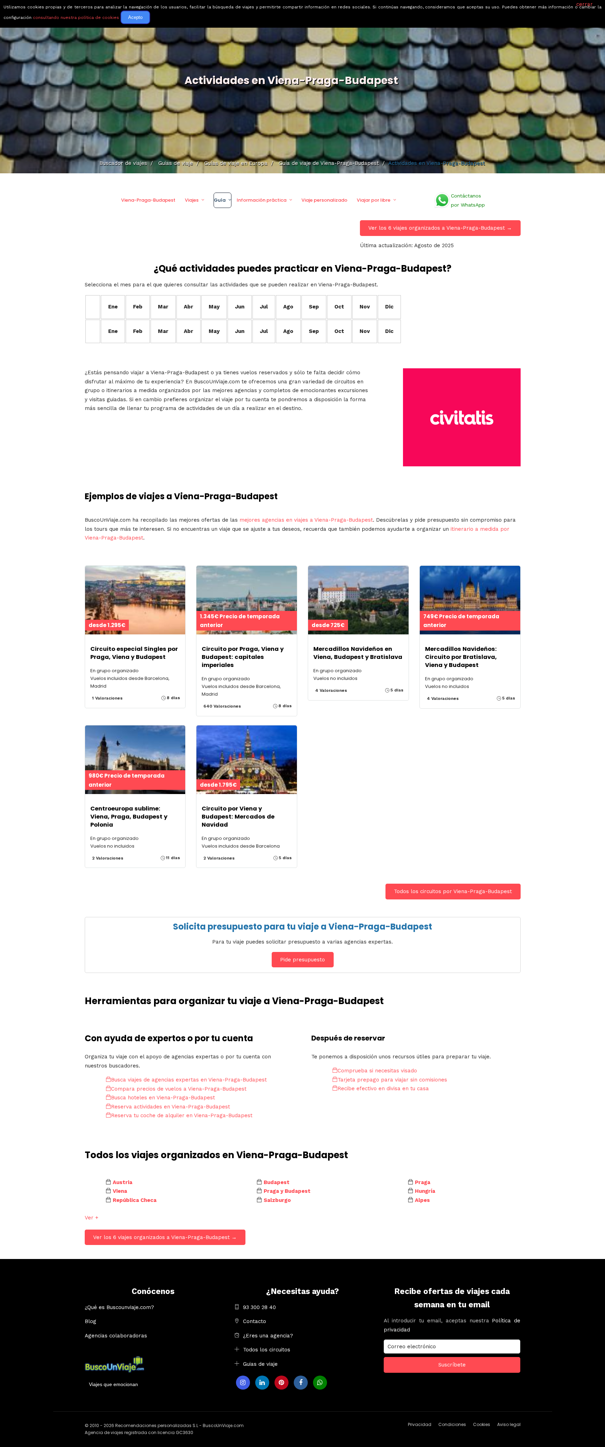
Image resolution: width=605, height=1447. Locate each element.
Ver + (91, 1218)
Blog (90, 1321)
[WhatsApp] (320, 1383)
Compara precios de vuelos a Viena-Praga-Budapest (178, 1089)
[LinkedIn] (262, 1383)
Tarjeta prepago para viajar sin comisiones (392, 1080)
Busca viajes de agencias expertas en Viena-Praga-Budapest (189, 1080)
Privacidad (419, 1424)
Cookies (481, 1424)
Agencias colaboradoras (116, 1336)
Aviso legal (509, 1424)
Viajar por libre (373, 200)
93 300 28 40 (259, 1307)
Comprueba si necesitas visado (377, 1070)
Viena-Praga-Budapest (148, 200)
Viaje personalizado (324, 200)
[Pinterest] (281, 1383)
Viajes (192, 200)
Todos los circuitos (266, 1350)
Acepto (135, 17)
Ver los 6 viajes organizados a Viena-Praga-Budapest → (440, 228)
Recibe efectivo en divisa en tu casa (383, 1088)
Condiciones (452, 1424)
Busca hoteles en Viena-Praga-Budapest (163, 1097)
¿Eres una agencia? (268, 1336)
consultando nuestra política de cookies (76, 17)
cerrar (584, 4)
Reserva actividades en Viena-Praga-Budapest (170, 1107)
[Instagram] (243, 1383)
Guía (219, 200)
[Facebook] (301, 1383)
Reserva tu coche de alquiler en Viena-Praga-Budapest (181, 1115)
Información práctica (261, 200)
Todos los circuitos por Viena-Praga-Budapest (453, 891)
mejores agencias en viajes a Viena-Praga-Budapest (306, 520)
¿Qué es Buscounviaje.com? (119, 1307)
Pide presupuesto (302, 959)
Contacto (254, 1321)
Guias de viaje (260, 1364)
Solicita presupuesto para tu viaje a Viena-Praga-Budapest (302, 926)
